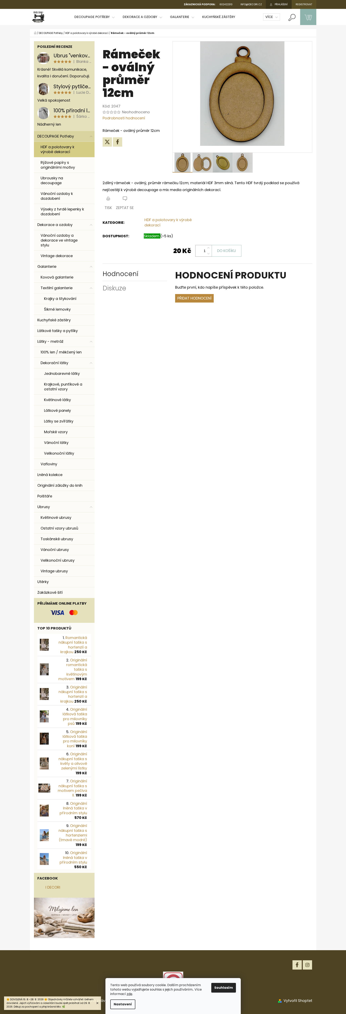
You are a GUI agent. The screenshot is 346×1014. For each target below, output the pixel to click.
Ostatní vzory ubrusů (59, 528)
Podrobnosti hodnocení (124, 118)
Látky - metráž (50, 341)
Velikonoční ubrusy (58, 560)
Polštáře (44, 496)
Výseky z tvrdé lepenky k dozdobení (62, 211)
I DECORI (52, 887)
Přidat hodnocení (194, 298)
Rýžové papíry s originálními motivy (58, 165)
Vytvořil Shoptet (298, 1000)
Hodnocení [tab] (120, 273)
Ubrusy (43, 506)
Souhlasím (223, 987)
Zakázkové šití (50, 592)
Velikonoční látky (59, 453)
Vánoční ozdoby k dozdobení (57, 196)
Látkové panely (57, 410)
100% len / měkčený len (61, 352)
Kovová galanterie (57, 277)
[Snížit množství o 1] (208, 253)
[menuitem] (94, 17)
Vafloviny (49, 464)
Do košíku (226, 250)
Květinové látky (57, 399)
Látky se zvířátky (58, 421)
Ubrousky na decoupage (52, 180)
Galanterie (46, 266)
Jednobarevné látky (62, 373)
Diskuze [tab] (114, 288)
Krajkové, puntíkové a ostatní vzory (63, 387)
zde (129, 994)
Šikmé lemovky (57, 309)
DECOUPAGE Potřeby (55, 136)
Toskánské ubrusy (57, 538)
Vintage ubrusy (54, 571)
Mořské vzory (56, 431)
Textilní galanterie (57, 287)
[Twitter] (107, 142)
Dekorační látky (54, 362)
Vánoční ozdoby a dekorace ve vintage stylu (59, 240)
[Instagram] (307, 965)
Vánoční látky (56, 442)
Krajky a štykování (60, 298)
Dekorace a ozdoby (55, 224)
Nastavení (123, 1004)
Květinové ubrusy (56, 517)
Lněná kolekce (49, 474)
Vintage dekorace (57, 255)
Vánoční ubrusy (55, 549)
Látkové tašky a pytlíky (57, 330)
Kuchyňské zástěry (54, 320)
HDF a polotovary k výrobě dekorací (57, 149)
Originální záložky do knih (59, 485)
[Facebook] (117, 142)
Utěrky (43, 581)
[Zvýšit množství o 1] (208, 248)
